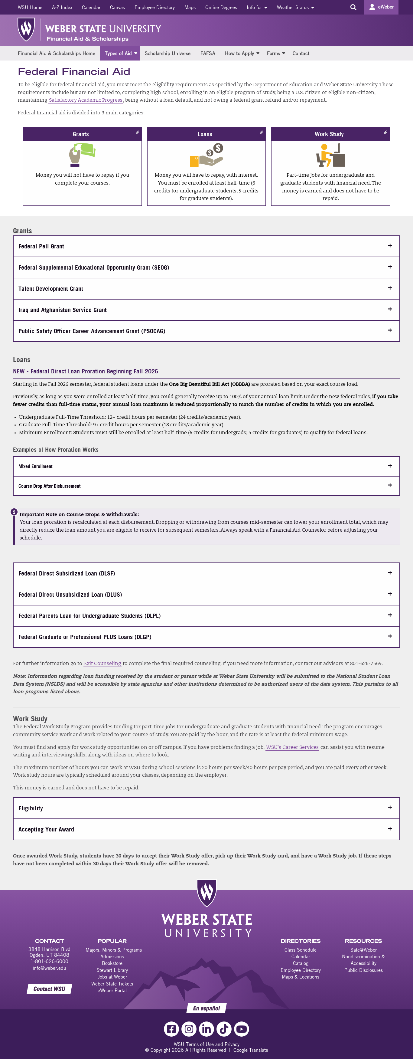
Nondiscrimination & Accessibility (363, 959)
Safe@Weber (363, 950)
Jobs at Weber (112, 977)
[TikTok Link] (224, 1029)
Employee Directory (155, 7)
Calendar (91, 7)
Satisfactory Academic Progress (85, 100)
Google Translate (250, 1050)
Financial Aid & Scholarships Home (56, 53)
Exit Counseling (102, 663)
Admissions (112, 956)
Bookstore (112, 963)
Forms (273, 53)
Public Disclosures (363, 970)
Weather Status (293, 7)
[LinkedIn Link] (206, 1029)
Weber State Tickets (112, 984)
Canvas (117, 7)
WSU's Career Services (292, 747)
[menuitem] (30, 7)
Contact (301, 53)
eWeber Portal (112, 990)
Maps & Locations (300, 977)
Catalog (300, 963)
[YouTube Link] (241, 1029)
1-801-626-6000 (49, 961)
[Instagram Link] (189, 1029)
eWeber (386, 7)
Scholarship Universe (168, 53)
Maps (190, 7)
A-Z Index (62, 7)
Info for (255, 7)
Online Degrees (221, 7)
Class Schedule (301, 950)
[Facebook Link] (171, 1029)
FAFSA (208, 53)
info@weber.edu (49, 968)
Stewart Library (112, 970)
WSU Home (30, 7)
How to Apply (239, 53)
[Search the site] (353, 7)
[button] (135, 53)
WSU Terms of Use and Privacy (206, 1044)
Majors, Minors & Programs (114, 950)
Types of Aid (118, 53)
